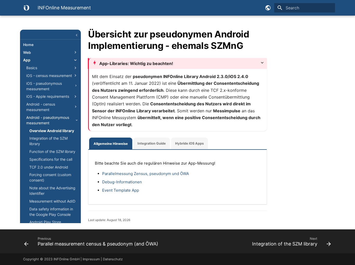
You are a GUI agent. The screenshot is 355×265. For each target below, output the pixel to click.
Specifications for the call (50, 159)
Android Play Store (45, 222)
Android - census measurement (40, 107)
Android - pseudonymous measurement (47, 120)
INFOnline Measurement (50, 36)
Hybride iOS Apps (189, 143)
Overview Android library (51, 130)
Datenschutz (113, 259)
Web (27, 52)
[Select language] (268, 8)
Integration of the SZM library (48, 141)
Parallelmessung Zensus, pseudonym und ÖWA (145, 173)
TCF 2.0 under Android (48, 167)
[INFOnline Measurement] (26, 8)
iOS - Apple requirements (47, 96)
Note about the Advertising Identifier (52, 191)
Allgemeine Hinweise (111, 144)
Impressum (91, 259)
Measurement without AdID (52, 201)
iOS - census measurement (49, 75)
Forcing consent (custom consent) (50, 177)
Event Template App (120, 190)
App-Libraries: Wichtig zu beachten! (136, 63)
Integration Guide (151, 143)
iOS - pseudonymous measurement (44, 86)
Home (28, 44)
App (26, 60)
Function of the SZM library (52, 151)
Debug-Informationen (122, 181)
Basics (31, 68)
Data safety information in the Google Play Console (51, 212)
